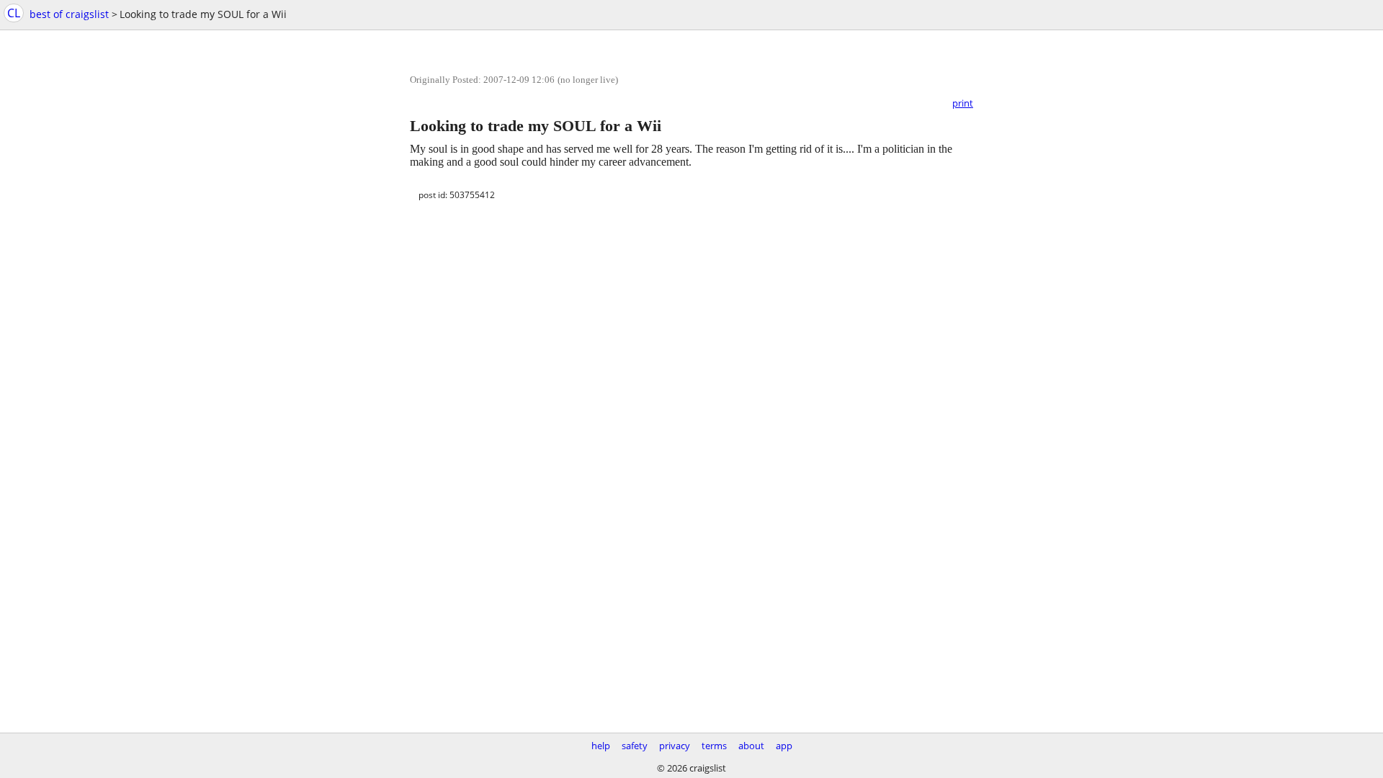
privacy (674, 745)
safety (635, 745)
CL (13, 13)
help (600, 745)
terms (714, 745)
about (751, 745)
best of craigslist (69, 14)
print (962, 103)
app (784, 745)
